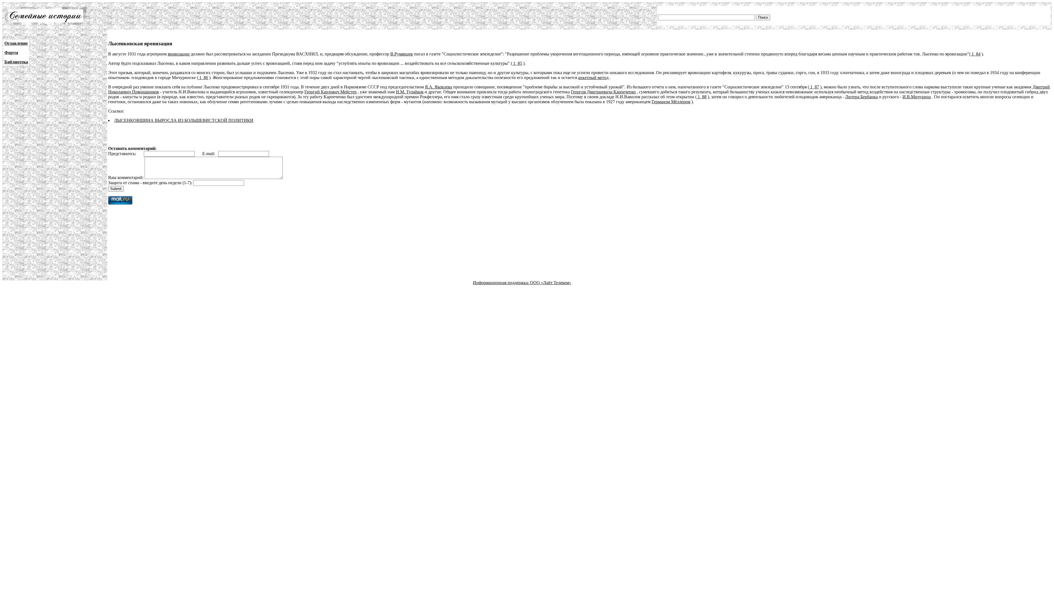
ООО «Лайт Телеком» (550, 282)
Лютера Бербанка (861, 96)
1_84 (975, 54)
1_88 (702, 96)
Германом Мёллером (671, 101)
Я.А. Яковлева (438, 87)
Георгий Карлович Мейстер (330, 91)
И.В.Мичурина (916, 96)
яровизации (179, 54)
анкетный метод (593, 77)
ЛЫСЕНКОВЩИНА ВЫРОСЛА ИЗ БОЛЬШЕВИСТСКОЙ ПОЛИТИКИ (183, 120)
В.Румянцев (401, 54)
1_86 (203, 77)
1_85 (517, 63)
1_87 (814, 87)
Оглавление (16, 43)
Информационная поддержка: (501, 282)
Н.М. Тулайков (410, 91)
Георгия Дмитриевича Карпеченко (603, 91)
